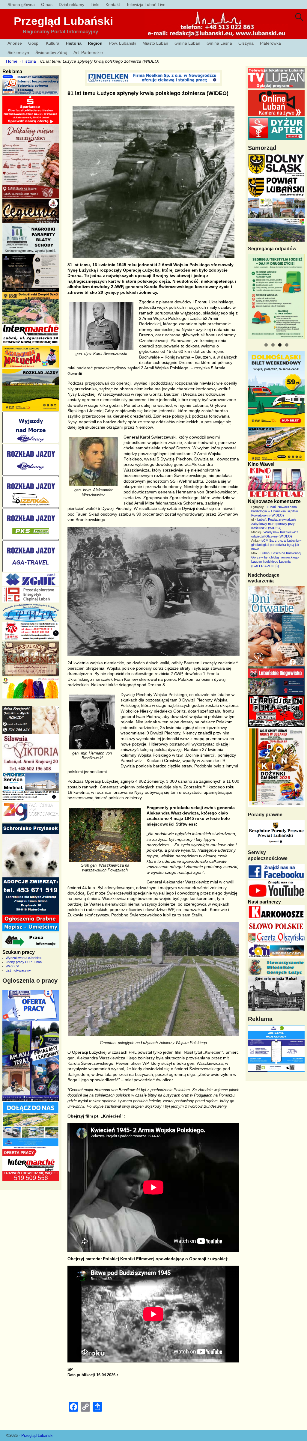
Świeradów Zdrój (51, 52)
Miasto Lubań (155, 43)
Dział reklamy (71, 4)
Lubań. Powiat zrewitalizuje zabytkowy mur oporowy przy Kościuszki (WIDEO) (273, 524)
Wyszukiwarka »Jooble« (23, 958)
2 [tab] (273, 345)
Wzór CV (12, 966)
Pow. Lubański (122, 43)
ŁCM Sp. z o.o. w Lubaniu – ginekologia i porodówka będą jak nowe (276, 545)
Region (95, 43)
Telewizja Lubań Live (145, 4)
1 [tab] (266, 345)
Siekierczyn (18, 52)
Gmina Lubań (187, 43)
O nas (46, 4)
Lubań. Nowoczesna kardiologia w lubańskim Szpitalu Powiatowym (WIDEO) (274, 511)
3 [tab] (280, 345)
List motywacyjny (18, 970)
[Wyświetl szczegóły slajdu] (276, 296)
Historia (74, 43)
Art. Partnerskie (88, 52)
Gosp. (34, 43)
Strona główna (21, 4)
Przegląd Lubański (63, 21)
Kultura (52, 43)
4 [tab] (286, 345)
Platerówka (270, 43)
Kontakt (113, 4)
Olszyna (246, 43)
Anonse (14, 43)
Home (11, 61)
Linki (95, 4)
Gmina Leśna (219, 43)
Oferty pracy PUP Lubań (24, 962)
